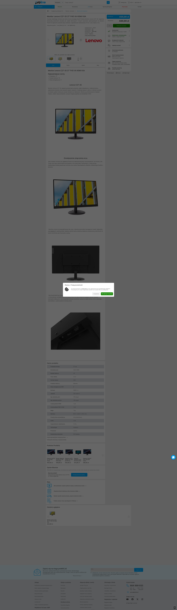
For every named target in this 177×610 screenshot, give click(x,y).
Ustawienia (96, 294)
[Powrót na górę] (174, 607)
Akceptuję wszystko (107, 293)
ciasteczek (84, 288)
